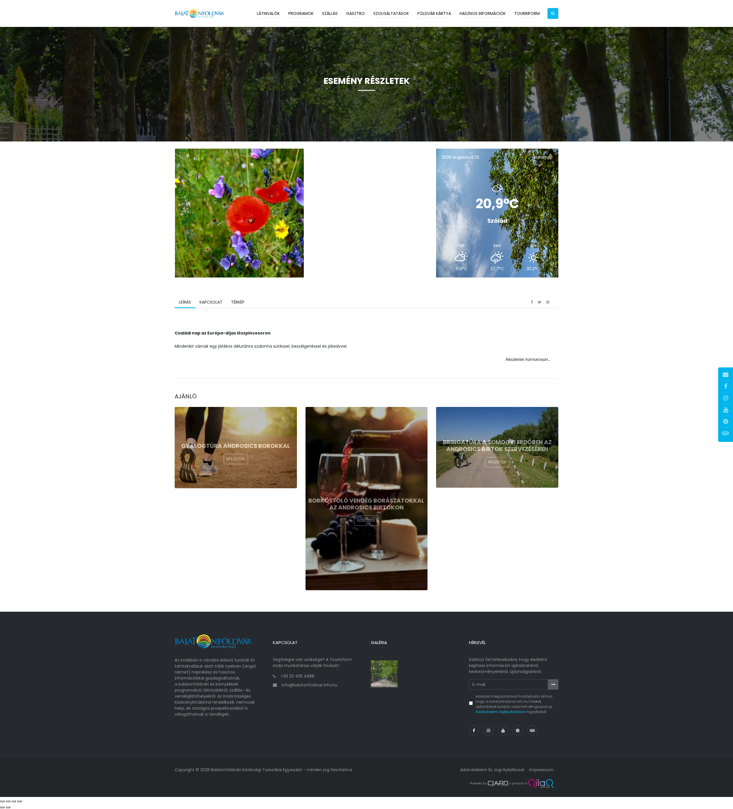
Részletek (235, 459)
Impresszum (541, 770)
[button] (552, 13)
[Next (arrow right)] (8, 807)
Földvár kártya (434, 13)
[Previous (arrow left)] (2, 807)
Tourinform (527, 13)
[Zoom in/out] (19, 801)
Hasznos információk (483, 13)
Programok (301, 13)
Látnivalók (268, 13)
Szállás (330, 13)
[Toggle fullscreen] (13, 801)
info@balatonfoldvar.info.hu (309, 685)
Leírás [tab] (185, 302)
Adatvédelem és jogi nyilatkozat (492, 770)
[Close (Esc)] (2, 801)
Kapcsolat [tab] (211, 302)
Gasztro (355, 13)
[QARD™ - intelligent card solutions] (498, 783)
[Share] (8, 801)
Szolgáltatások (391, 13)
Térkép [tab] (238, 302)
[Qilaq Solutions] (541, 783)
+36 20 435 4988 (297, 676)
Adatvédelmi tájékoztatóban (501, 711)
